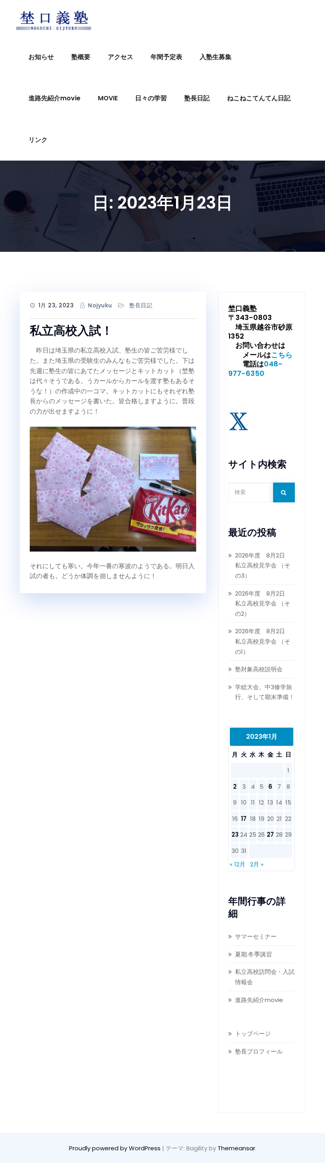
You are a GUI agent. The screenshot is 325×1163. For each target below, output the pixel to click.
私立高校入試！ (71, 330)
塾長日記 (197, 98)
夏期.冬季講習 (253, 954)
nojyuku (100, 305)
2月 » (257, 864)
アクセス (120, 56)
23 (235, 834)
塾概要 (80, 56)
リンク (38, 139)
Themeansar (236, 1148)
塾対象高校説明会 (259, 669)
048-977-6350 (255, 368)
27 (270, 834)
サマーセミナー (256, 936)
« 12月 (237, 864)
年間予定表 (166, 56)
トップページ (253, 1033)
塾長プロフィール (259, 1051)
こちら (281, 355)
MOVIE (108, 98)
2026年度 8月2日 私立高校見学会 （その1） (263, 641)
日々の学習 (151, 98)
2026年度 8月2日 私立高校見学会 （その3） (263, 565)
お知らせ (41, 56)
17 (244, 818)
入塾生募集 (215, 56)
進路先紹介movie (54, 98)
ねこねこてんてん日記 (259, 98)
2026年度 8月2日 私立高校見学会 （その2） (263, 603)
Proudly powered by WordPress (115, 1148)
